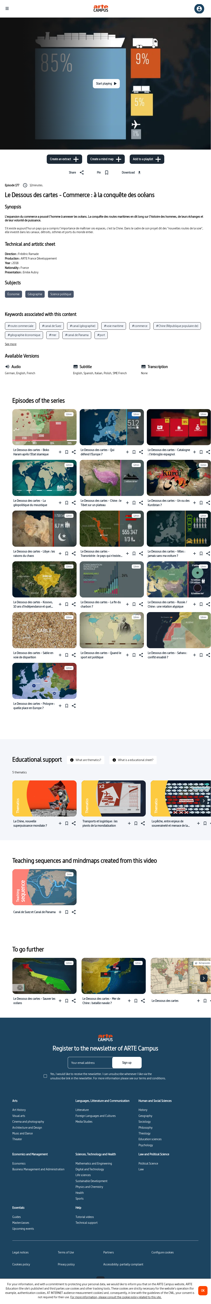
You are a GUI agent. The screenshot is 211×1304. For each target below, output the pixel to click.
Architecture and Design (27, 1127)
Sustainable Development (91, 1181)
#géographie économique (24, 335)
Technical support (87, 1222)
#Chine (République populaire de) (177, 326)
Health (80, 1193)
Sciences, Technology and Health (96, 1154)
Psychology (146, 1145)
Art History (19, 1110)
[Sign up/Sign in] (199, 8)
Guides (16, 1217)
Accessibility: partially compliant (123, 1264)
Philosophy (146, 1127)
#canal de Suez (51, 326)
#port (101, 335)
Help (78, 1208)
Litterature (82, 1110)
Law (141, 1169)
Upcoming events (23, 1228)
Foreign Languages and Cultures (96, 1116)
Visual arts (18, 1116)
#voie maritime (113, 326)
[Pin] (66, 452)
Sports (80, 1198)
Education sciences (150, 1139)
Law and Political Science (154, 1154)
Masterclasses (20, 1222)
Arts (14, 1101)
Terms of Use (66, 1252)
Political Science (148, 1163)
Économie (13, 294)
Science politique (60, 294)
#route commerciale (20, 326)
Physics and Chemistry (89, 1187)
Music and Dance (22, 1133)
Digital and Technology (90, 1169)
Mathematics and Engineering (94, 1163)
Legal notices (20, 1252)
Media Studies (84, 1121)
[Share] (73, 452)
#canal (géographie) (82, 326)
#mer (52, 335)
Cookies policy (21, 1264)
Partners (108, 1252)
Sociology (145, 1121)
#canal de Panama (77, 335)
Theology (144, 1133)
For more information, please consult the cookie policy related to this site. (116, 1297)
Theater (17, 1139)
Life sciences (83, 1175)
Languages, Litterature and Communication (102, 1101)
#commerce (139, 326)
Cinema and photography (28, 1121)
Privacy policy (66, 1264)
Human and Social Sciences (155, 1101)
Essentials (18, 1208)
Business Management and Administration (38, 1169)
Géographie (35, 294)
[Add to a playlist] (61, 452)
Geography (145, 1116)
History (143, 1110)
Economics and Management (30, 1154)
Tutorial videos (85, 1217)
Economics (19, 1163)
